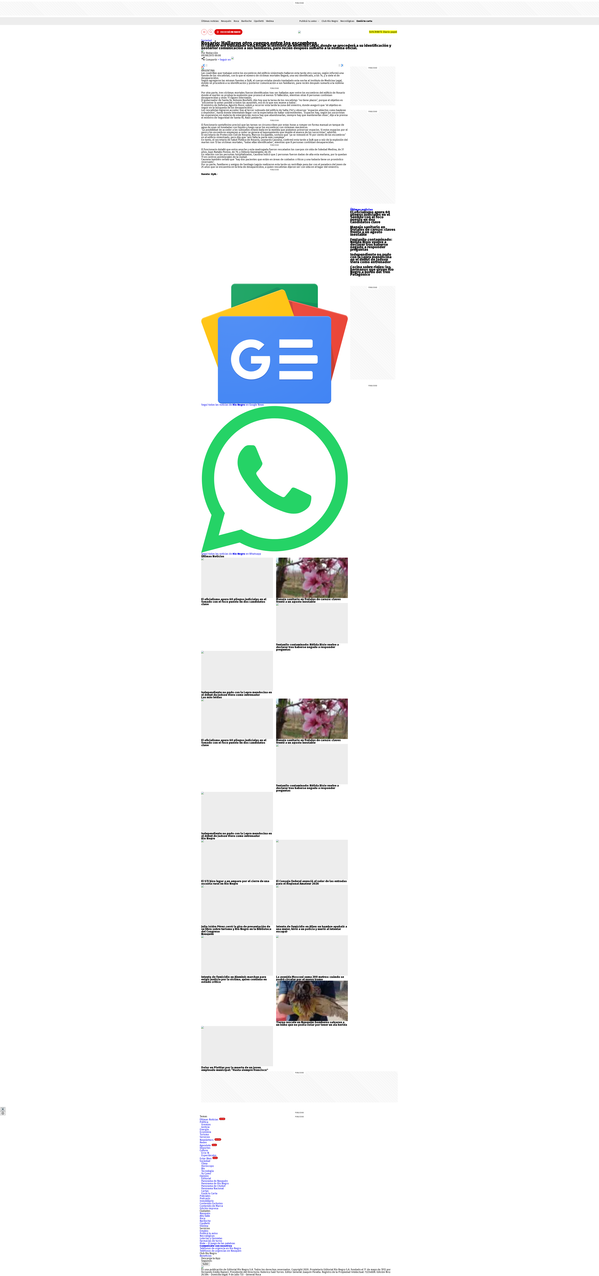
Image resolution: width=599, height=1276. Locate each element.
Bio (203, 1168)
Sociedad (206, 40)
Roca (236, 21)
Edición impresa (209, 1208)
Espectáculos (208, 1155)
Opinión (204, 1175)
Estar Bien (208, 1158)
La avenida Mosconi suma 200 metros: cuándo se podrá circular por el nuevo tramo (310, 978)
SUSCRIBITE (383, 31)
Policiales (205, 1195)
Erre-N (205, 1152)
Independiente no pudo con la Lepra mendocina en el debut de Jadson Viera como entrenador (371, 258)
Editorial (206, 1178)
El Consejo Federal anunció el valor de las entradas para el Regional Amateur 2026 (311, 882)
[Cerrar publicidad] (3, 1109)
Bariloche (246, 21)
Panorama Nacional (212, 1188)
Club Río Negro (330, 21)
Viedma (270, 21)
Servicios (205, 1137)
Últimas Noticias (212, 1119)
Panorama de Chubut (213, 1185)
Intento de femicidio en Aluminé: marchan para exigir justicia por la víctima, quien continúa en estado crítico (234, 979)
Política (204, 1122)
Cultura (204, 1150)
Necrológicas (347, 21)
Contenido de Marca (211, 1205)
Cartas (205, 1190)
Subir (205, 1263)
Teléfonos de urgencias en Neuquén (220, 1250)
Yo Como (206, 1173)
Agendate (208, 1145)
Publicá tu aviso (209, 1233)
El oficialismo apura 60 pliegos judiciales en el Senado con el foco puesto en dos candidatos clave (370, 217)
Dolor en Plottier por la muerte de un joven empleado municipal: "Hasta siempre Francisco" (234, 1069)
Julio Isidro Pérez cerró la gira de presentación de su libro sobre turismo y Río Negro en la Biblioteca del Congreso (236, 929)
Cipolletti (259, 21)
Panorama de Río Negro (215, 1183)
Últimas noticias (210, 21)
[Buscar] (210, 32)
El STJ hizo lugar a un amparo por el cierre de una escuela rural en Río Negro (235, 882)
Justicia (205, 1127)
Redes (203, 1142)
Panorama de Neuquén (214, 1180)
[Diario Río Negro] (299, 32)
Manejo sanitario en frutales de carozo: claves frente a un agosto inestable (372, 231)
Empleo (204, 1230)
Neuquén (226, 21)
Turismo (204, 1134)
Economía (205, 1132)
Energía (204, 1129)
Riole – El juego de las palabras (217, 1243)
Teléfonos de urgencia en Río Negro (220, 1248)
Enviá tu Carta (209, 1193)
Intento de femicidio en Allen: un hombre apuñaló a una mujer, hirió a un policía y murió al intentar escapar (311, 929)
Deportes (205, 1147)
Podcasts (205, 1198)
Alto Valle (205, 1215)
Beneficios (206, 1255)
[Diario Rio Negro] (202, 1267)
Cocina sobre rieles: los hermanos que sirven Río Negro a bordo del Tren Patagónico (372, 271)
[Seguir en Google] (202, 67)
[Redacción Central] (202, 50)
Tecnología (207, 1170)
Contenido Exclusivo (211, 1203)
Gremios (206, 1124)
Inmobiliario (207, 1200)
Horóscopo (207, 1166)
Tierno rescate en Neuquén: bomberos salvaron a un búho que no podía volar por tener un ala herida (311, 1024)
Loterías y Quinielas (211, 1238)
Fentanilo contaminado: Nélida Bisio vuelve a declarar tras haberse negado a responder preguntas (371, 244)
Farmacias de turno (211, 1240)
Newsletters (210, 1139)
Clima (204, 1163)
